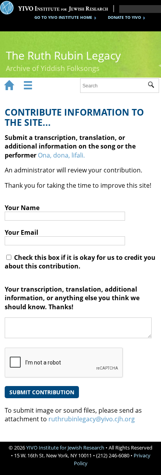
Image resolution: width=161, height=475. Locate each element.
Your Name (22, 207)
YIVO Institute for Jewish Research (65, 447)
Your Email (21, 232)
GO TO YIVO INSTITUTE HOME (63, 17)
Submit (153, 86)
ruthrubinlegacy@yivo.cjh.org (91, 419)
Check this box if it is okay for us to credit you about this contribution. (80, 261)
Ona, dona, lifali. (61, 155)
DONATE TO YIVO (124, 17)
